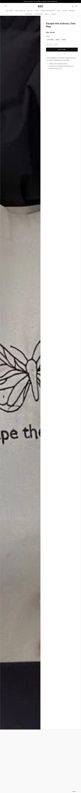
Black (57, 40)
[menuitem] (9, 10)
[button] (5, 6)
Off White (50, 40)
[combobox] (75, 791)
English (74, 791)
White (64, 40)
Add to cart (62, 49)
